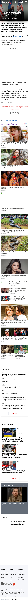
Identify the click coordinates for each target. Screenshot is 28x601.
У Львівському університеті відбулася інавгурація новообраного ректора (18, 523)
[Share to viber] (18, 48)
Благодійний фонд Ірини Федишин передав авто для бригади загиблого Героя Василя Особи (13, 439)
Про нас (20, 569)
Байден (16, 120)
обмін (11, 120)
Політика (12, 572)
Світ (11, 580)
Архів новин (21, 574)
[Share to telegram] (15, 48)
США (7, 120)
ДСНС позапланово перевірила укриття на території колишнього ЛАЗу (13, 386)
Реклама (20, 572)
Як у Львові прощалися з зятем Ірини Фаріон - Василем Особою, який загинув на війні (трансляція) (14, 456)
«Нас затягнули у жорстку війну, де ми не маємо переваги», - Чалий (14, 471)
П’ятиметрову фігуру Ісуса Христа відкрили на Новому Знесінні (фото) (14, 375)
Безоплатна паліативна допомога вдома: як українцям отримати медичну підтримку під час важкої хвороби (14, 399)
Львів (11, 569)
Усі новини (14, 413)
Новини (3, 569)
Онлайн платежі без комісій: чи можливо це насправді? (13, 380)
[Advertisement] (14, 65)
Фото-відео (4, 574)
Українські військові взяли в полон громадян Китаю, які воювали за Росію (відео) (13, 504)
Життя (11, 577)
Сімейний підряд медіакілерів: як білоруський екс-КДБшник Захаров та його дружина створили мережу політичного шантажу (13, 407)
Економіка (13, 574)
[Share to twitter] (13, 48)
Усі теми (14, 478)
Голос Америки (17, 36)
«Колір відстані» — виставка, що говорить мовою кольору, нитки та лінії (13, 392)
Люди (2, 577)
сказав (9, 35)
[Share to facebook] (10, 48)
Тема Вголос (4, 572)
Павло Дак (14, 18)
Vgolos (6, 3)
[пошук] (15, 2)
